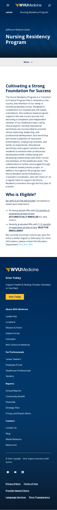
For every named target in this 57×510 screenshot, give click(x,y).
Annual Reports (13, 390)
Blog (8, 433)
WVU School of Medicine (18, 344)
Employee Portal (14, 364)
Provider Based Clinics (17, 490)
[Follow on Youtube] (15, 472)
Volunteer (11, 339)
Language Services (16, 497)
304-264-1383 (25, 244)
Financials (10, 402)
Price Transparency (39, 497)
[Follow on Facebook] (8, 472)
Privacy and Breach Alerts (18, 413)
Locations (10, 322)
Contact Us (11, 427)
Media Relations (14, 439)
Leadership (11, 316)
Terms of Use (31, 483)
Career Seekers (13, 359)
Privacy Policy (13, 483)
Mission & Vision (14, 327)
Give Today (15, 296)
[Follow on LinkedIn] (23, 472)
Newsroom (11, 444)
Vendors (10, 376)
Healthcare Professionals (18, 370)
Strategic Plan (12, 407)
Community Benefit (15, 396)
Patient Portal (12, 333)
